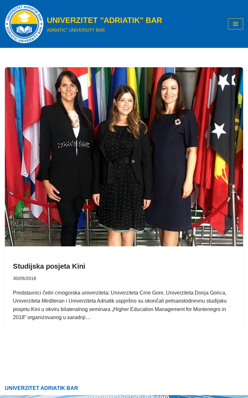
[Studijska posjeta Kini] (124, 156)
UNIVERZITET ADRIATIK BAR (41, 388)
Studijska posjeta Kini (49, 266)
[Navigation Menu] (235, 23)
